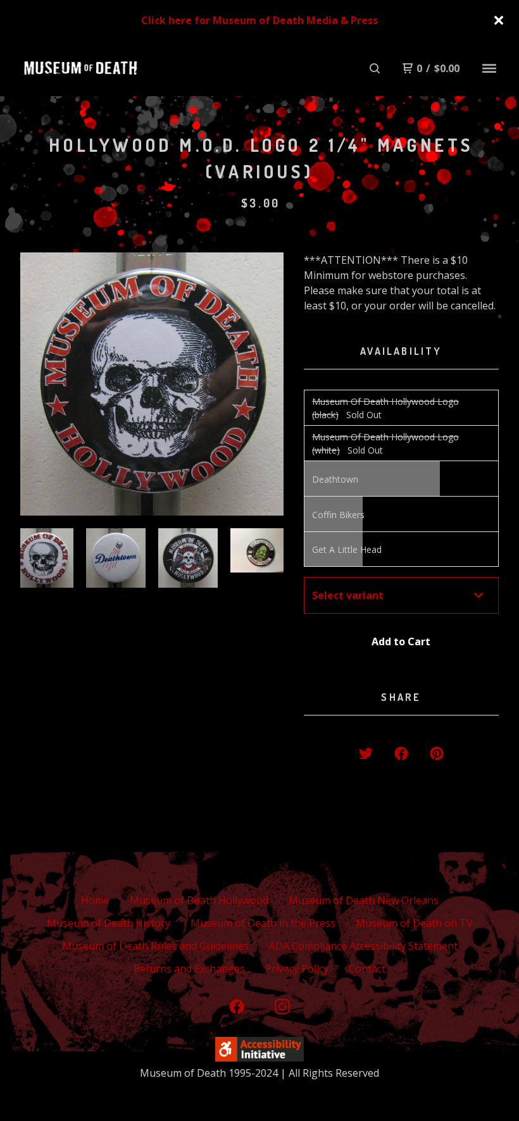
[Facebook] (236, 1006)
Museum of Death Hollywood (199, 900)
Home (95, 900)
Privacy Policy (296, 968)
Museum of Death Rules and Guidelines (155, 946)
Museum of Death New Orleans (364, 900)
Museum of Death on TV (414, 923)
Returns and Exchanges (189, 968)
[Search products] (374, 68)
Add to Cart (401, 641)
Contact (367, 968)
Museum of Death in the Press (263, 923)
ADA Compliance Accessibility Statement (363, 946)
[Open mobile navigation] (489, 68)
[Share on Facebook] (401, 753)
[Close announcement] (499, 20)
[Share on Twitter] (366, 753)
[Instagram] (282, 1006)
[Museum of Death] (80, 68)
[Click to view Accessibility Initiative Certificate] (259, 1058)
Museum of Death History (108, 923)
